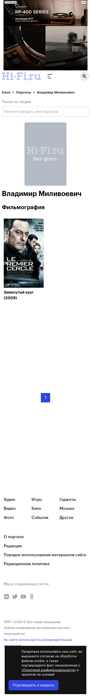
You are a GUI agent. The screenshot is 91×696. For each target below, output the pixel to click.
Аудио (9, 500)
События (40, 518)
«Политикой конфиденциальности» (48, 670)
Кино (6, 92)
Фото (9, 518)
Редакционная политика (26, 564)
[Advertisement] (39, 343)
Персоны (23, 92)
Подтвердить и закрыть (33, 685)
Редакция (13, 546)
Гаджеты (68, 500)
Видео (10, 509)
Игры (37, 500)
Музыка (67, 509)
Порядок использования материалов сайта (45, 555)
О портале (14, 537)
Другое (67, 518)
